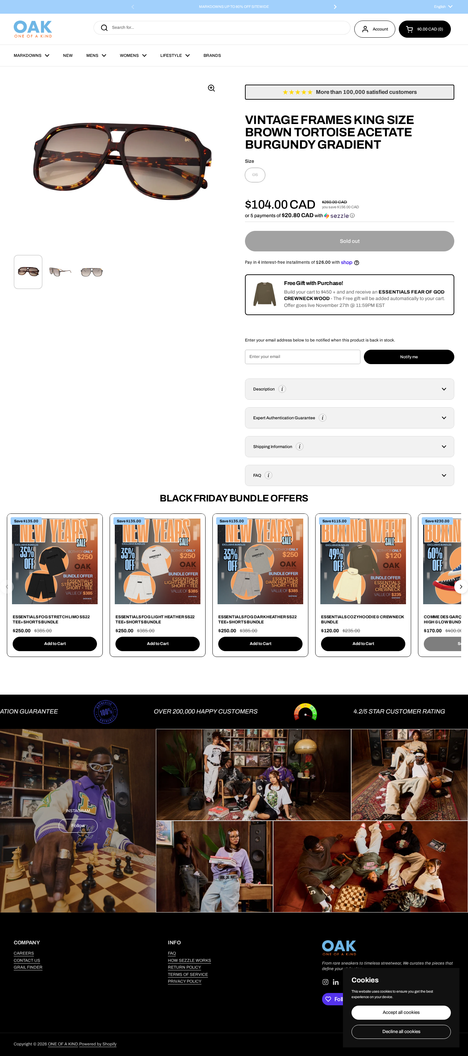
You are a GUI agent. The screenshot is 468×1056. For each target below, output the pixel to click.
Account (380, 29)
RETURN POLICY (184, 967)
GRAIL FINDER (28, 967)
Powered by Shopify (97, 1044)
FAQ (172, 953)
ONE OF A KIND (63, 1044)
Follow (78, 825)
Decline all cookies (401, 1031)
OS (255, 174)
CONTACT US (27, 960)
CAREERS (24, 953)
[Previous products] (7, 587)
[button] (425, 29)
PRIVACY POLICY (184, 981)
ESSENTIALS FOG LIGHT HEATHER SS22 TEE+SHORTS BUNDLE (155, 619)
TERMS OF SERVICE (188, 974)
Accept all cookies (401, 1012)
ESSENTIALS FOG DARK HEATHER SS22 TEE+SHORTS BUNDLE (257, 619)
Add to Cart (55, 643)
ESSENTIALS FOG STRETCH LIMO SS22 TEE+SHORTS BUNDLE (51, 619)
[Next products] (461, 587)
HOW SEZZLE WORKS (189, 960)
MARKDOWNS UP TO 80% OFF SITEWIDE (234, 7)
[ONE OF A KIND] (33, 29)
